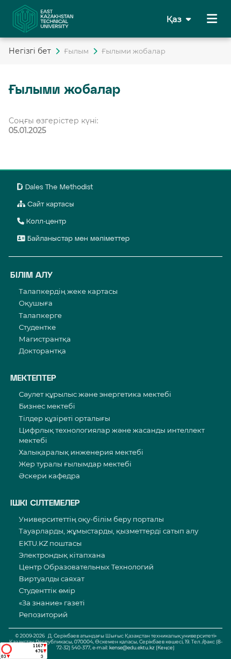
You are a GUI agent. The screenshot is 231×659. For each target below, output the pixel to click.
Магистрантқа (45, 339)
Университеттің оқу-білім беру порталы (91, 519)
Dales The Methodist (58, 187)
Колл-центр (45, 221)
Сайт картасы (49, 204)
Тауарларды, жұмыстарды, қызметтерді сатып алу (108, 531)
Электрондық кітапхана (62, 555)
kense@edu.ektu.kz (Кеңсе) (142, 647)
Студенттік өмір (47, 590)
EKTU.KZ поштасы (50, 543)
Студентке (37, 327)
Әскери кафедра (49, 475)
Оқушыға (36, 303)
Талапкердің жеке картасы (68, 291)
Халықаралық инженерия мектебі (81, 452)
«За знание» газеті (52, 602)
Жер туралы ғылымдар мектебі (75, 464)
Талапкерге (40, 315)
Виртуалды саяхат (51, 578)
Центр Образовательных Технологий (86, 566)
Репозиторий (43, 614)
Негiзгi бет (30, 51)
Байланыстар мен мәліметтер (77, 238)
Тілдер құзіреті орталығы (64, 418)
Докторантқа (42, 350)
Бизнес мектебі (47, 406)
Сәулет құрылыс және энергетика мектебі (95, 394)
